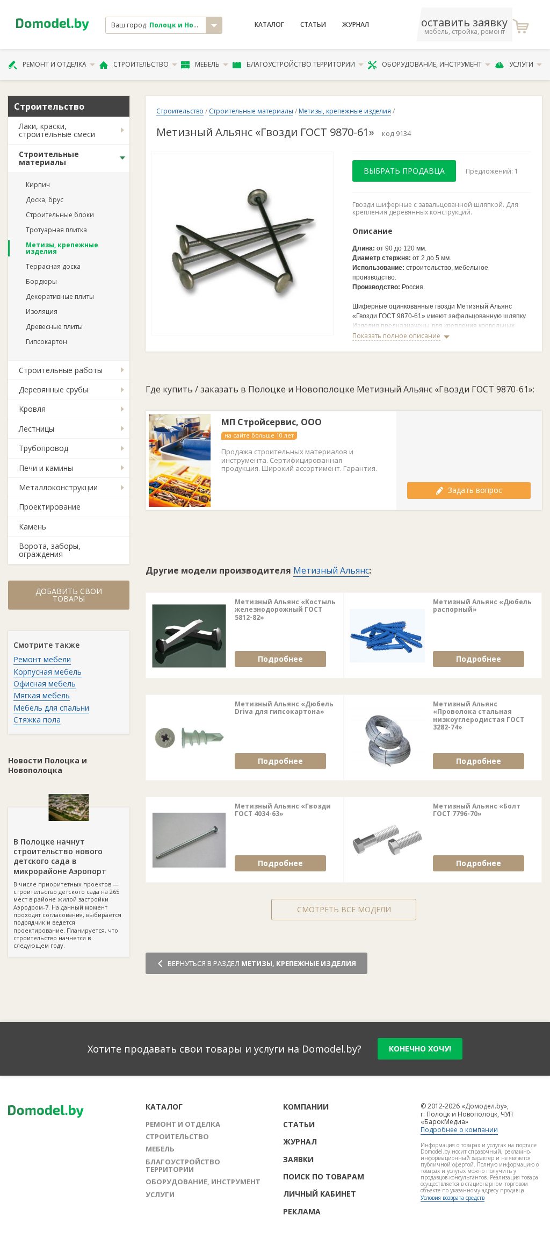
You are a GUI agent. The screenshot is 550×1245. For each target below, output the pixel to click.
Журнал (355, 24)
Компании (306, 1107)
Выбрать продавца (404, 171)
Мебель (207, 64)
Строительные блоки (60, 214)
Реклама (302, 1211)
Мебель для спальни (51, 708)
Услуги (521, 64)
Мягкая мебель (41, 695)
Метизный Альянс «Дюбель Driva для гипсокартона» (284, 708)
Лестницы (36, 429)
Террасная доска (53, 266)
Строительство (141, 64)
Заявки (298, 1159)
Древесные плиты (54, 326)
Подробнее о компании (459, 1129)
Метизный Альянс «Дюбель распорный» (482, 606)
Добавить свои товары (68, 595)
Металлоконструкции (58, 487)
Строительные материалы (49, 158)
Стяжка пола (37, 719)
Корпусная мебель (47, 672)
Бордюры (41, 281)
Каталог (269, 24)
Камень (32, 526)
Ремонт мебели (42, 659)
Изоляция (41, 311)
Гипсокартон (46, 341)
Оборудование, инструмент (432, 64)
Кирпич (38, 184)
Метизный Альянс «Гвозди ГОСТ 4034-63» (283, 810)
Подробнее (280, 659)
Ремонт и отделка (54, 64)
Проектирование (50, 507)
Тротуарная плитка (56, 229)
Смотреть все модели (344, 909)
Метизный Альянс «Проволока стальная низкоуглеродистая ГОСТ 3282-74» (478, 716)
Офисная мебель (44, 683)
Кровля (32, 409)
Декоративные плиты (60, 296)
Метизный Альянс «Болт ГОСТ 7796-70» (476, 810)
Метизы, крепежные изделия (62, 248)
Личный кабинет (319, 1194)
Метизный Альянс (331, 570)
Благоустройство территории (301, 64)
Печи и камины (46, 468)
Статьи (313, 24)
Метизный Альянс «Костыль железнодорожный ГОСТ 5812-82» (285, 609)
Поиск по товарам (323, 1176)
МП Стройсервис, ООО (271, 422)
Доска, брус (44, 199)
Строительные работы (61, 370)
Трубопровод (43, 448)
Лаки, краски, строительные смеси (57, 130)
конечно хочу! (420, 1048)
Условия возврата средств (452, 1197)
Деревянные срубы (53, 389)
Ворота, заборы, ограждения (50, 550)
